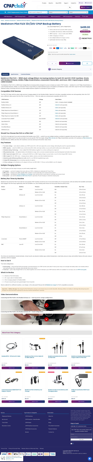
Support (66, 3)
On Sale (86, 16)
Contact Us (73, 3)
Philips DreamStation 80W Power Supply (80, 390)
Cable (56, 107)
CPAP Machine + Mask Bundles (32, 419)
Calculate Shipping (56, 69)
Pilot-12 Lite (52, 138)
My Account (88, 2)
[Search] (69, 7)
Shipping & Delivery (6, 416)
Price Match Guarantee (54, 425)
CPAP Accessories (67, 16)
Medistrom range (51, 285)
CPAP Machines (8, 16)
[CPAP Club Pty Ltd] (15, 5)
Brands (27, 432)
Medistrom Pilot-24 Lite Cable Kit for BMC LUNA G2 (34, 356)
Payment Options (53, 429)
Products (44, 3)
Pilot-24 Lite (86, 138)
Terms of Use (4, 448)
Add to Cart (70, 63)
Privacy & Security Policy (14, 448)
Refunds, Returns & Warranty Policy (30, 448)
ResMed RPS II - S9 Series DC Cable (11, 356)
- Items (86, 7)
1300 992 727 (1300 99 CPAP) (78, 426)
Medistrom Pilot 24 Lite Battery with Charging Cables (58, 390)
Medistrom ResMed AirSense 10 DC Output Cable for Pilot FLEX (80, 356)
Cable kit (57, 105)
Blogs (50, 422)
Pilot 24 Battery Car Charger (25, 174)
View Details (81, 401)
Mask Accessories (55, 16)
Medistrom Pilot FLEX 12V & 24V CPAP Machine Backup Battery (47, 20)
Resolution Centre (6, 425)
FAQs (50, 419)
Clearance (77, 16)
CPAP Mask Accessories (31, 429)
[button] (87, 63)
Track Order (5, 422)
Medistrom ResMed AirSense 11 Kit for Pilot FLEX (57, 356)
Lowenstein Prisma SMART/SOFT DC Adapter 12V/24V (11, 390)
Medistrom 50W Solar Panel (24, 175)
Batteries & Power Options (23, 20)
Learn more (72, 54)
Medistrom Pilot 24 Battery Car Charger (33, 390)
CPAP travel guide (81, 269)
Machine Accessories (43, 16)
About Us (51, 3)
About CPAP (58, 3)
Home (2, 20)
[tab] (5, 74)
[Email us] (71, 444)
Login (82, 2)
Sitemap (42, 448)
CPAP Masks (31, 16)
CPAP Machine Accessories (31, 425)
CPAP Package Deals (20, 16)
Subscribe (81, 439)
